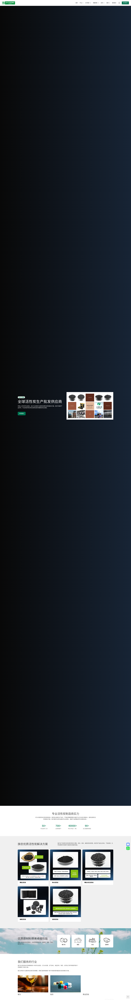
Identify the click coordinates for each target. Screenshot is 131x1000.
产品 (81, 3)
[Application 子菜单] (103, 2)
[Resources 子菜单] (109, 2)
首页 (77, 3)
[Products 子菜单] (82, 2)
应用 (102, 3)
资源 (107, 3)
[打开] (119, 3)
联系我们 (114, 3)
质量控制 (95, 3)
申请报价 (21, 413)
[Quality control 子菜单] (98, 2)
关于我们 (87, 3)
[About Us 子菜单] (90, 2)
